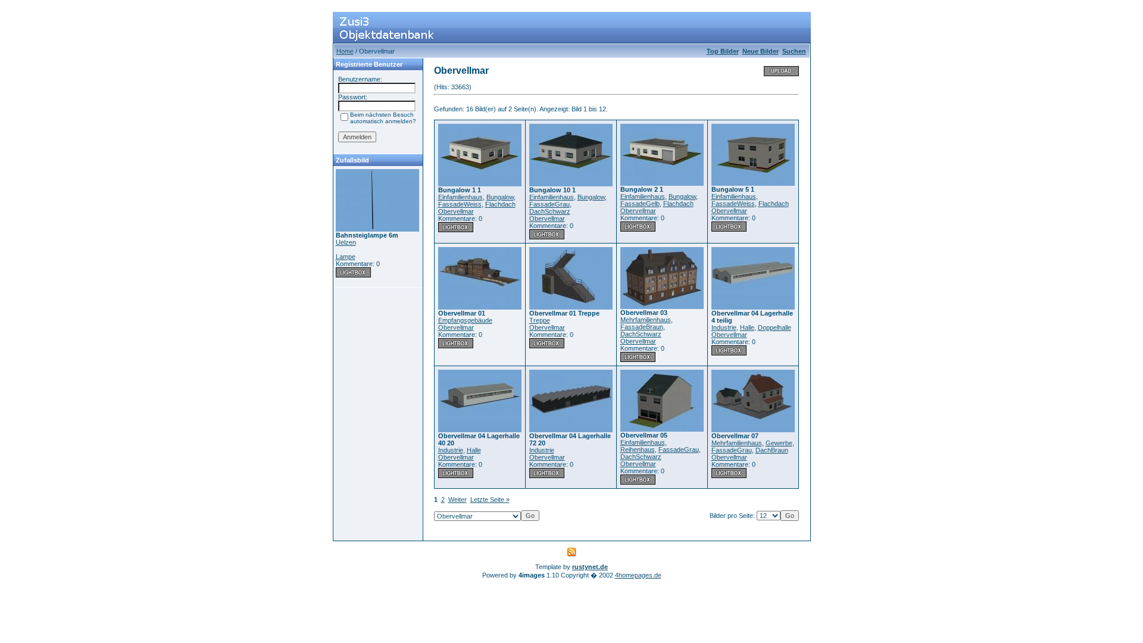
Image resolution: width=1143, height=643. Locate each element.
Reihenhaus (637, 449)
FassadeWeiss (460, 204)
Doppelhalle (774, 327)
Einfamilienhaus (460, 197)
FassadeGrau (549, 204)
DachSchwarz (549, 211)
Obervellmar (456, 211)
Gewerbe (779, 443)
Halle (747, 327)
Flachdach (500, 204)
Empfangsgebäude (465, 320)
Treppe (539, 320)
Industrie (723, 327)
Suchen (794, 51)
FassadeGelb (640, 203)
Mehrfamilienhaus (645, 319)
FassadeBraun (641, 326)
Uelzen (346, 242)
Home (345, 51)
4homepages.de (638, 575)
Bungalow (500, 197)
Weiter (457, 499)
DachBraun (771, 450)
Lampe (345, 256)
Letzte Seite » (490, 499)
